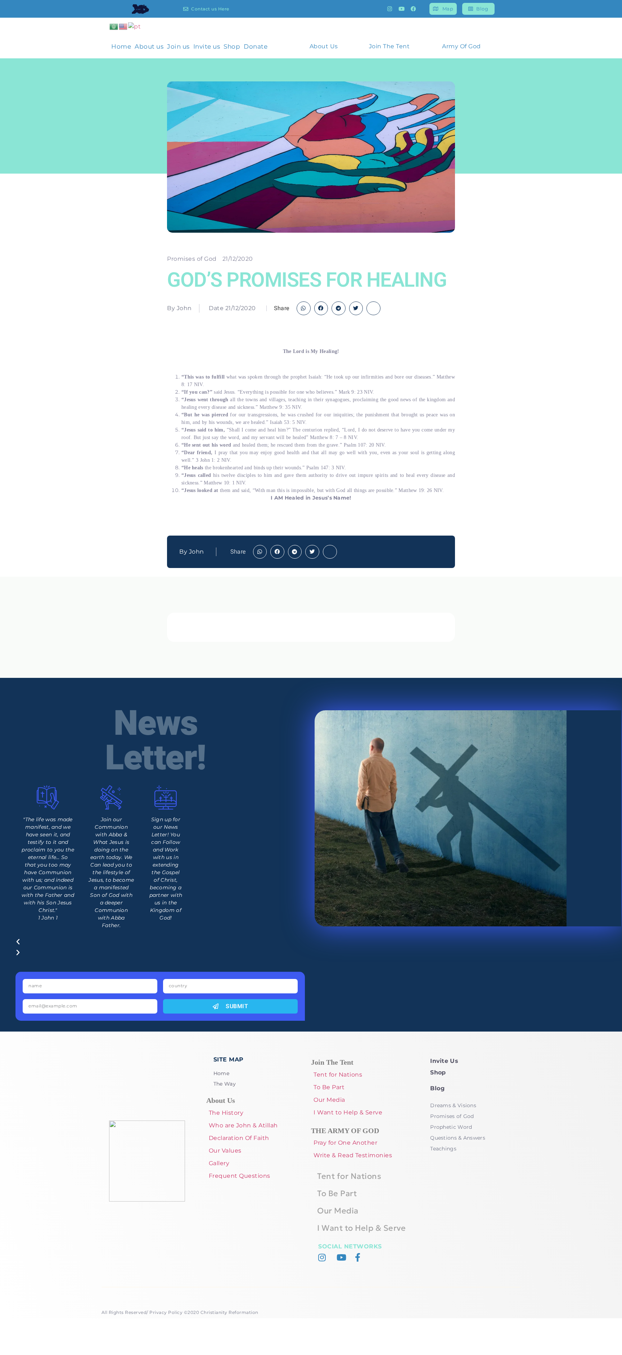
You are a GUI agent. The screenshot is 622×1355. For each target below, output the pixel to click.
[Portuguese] (134, 26)
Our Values (225, 1150)
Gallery (219, 1163)
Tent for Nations (338, 1074)
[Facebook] (413, 9)
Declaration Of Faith (239, 1138)
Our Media (329, 1099)
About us (149, 46)
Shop (232, 46)
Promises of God (192, 258)
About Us (324, 46)
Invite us (206, 46)
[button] (304, 308)
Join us (178, 46)
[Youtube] (401, 9)
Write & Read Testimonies (353, 1155)
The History (226, 1112)
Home (121, 46)
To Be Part (329, 1087)
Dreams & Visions (453, 1105)
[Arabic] (114, 26)
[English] (123, 26)
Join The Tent (389, 46)
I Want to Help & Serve (348, 1112)
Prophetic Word (451, 1127)
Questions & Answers (457, 1138)
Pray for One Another (345, 1142)
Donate (255, 46)
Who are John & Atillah (243, 1125)
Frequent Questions (239, 1175)
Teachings (443, 1148)
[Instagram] (389, 9)
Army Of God (461, 46)
